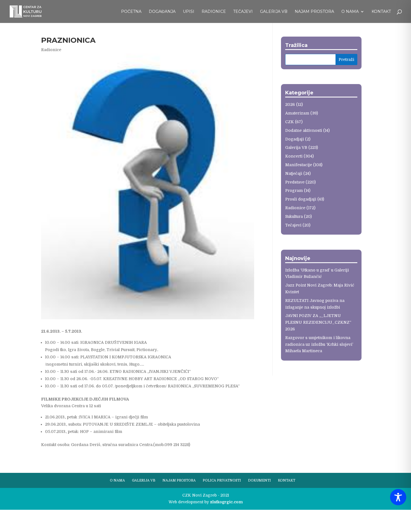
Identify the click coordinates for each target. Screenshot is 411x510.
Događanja (162, 11)
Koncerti (294, 156)
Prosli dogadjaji (300, 199)
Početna (131, 11)
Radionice (214, 11)
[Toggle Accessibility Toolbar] (398, 497)
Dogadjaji (294, 139)
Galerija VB (273, 11)
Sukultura (294, 216)
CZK (289, 122)
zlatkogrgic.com (226, 502)
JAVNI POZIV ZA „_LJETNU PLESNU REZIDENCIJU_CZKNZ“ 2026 (318, 322)
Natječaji (293, 173)
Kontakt (381, 11)
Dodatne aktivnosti (303, 130)
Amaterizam (297, 113)
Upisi (188, 11)
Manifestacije (298, 165)
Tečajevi (243, 11)
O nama (350, 11)
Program (294, 190)
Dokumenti (259, 480)
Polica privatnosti (222, 480)
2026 (290, 104)
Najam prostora (314, 11)
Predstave (294, 182)
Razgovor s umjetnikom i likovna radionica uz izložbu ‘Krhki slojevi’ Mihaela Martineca (319, 344)
